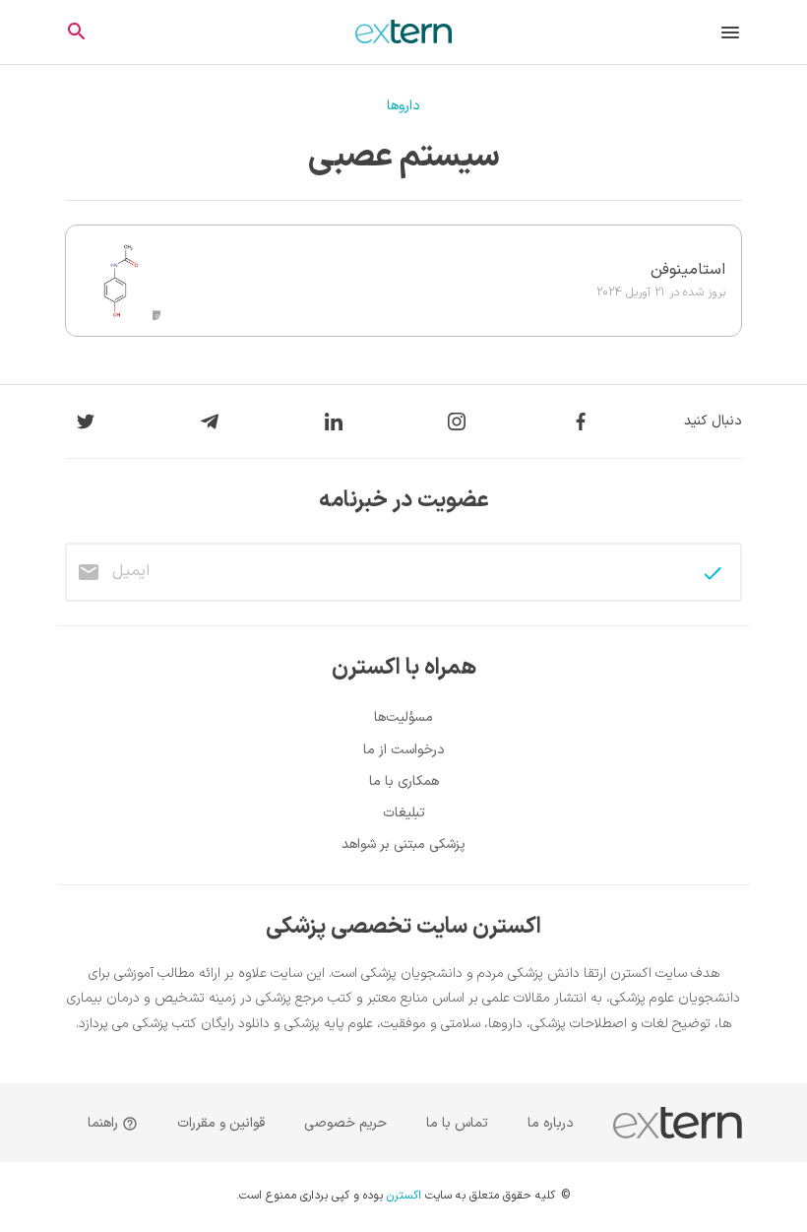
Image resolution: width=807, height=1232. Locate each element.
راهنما (105, 1123)
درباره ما (551, 1123)
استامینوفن (688, 270)
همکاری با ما (404, 781)
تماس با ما (457, 1123)
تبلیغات (404, 813)
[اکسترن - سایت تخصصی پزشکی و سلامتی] (403, 31)
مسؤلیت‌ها (403, 717)
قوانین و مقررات (221, 1123)
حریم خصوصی (345, 1123)
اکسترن (404, 1196)
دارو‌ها (403, 106)
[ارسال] (712, 573)
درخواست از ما (404, 750)
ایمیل (131, 571)
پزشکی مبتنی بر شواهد (403, 844)
